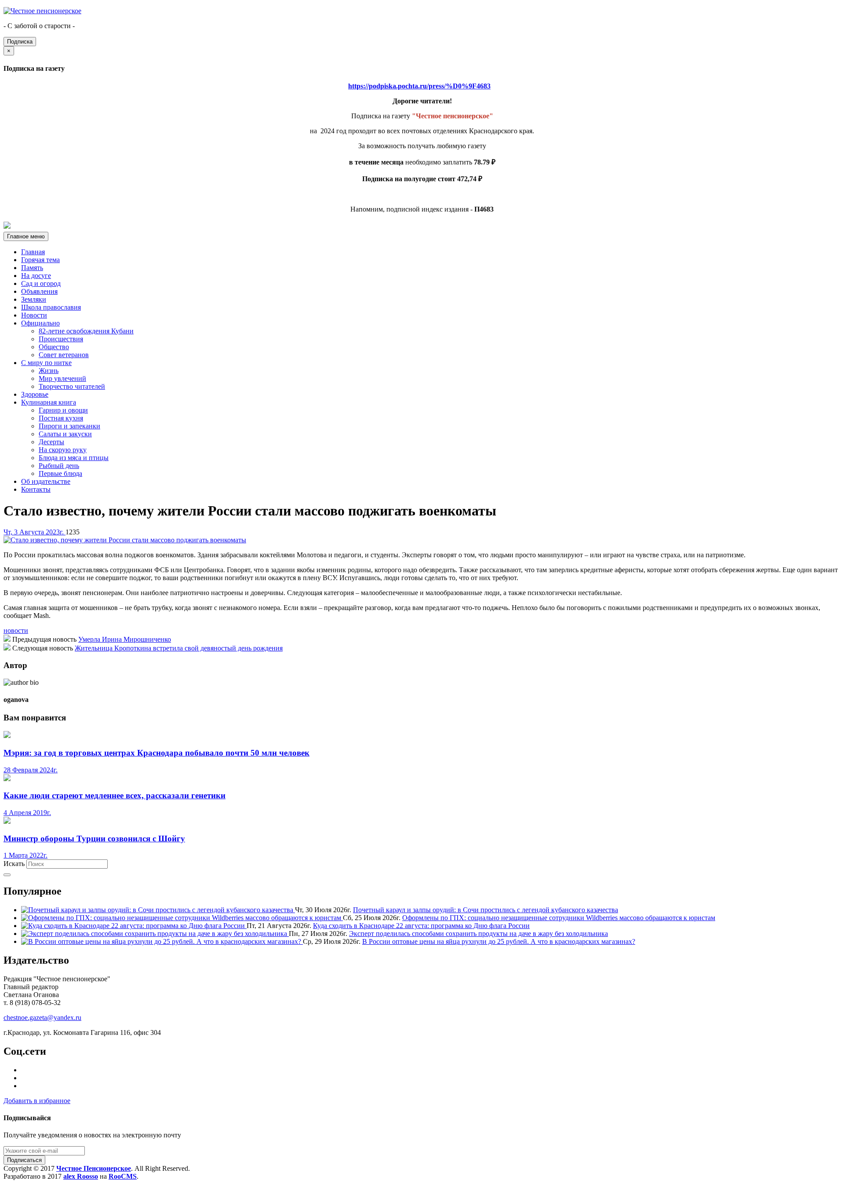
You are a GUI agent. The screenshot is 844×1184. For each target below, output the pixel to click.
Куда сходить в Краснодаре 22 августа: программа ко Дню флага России (421, 925)
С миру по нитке (46, 362)
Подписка (20, 41)
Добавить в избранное (37, 1100)
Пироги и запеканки (69, 426)
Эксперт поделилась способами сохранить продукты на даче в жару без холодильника (478, 933)
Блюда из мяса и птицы (74, 457)
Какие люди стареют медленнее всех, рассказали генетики (115, 795)
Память (32, 267)
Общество (54, 347)
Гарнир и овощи (63, 410)
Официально (40, 323)
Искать (14, 863)
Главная (33, 252)
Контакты (36, 489)
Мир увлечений (62, 378)
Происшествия (61, 339)
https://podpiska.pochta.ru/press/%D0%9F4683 (419, 86)
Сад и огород (41, 283)
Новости (34, 315)
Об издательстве (45, 481)
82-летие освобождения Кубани (86, 331)
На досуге (36, 275)
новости (16, 630)
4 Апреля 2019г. (27, 812)
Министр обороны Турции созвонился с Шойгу (94, 838)
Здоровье (34, 394)
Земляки (33, 299)
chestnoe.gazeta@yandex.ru (42, 1017)
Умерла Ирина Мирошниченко (124, 639)
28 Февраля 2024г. (31, 770)
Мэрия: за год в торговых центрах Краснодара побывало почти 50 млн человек (156, 752)
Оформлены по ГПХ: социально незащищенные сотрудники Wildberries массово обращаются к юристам (558, 917)
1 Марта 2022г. (25, 855)
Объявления (39, 291)
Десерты (51, 442)
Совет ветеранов (64, 354)
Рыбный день (59, 465)
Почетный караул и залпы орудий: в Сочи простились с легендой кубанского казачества (485, 910)
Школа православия (51, 307)
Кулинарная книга (48, 402)
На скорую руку (63, 449)
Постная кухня (61, 418)
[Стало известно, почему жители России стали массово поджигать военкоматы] (125, 540)
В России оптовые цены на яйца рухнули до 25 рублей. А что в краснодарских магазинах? (498, 941)
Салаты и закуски (65, 434)
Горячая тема (40, 259)
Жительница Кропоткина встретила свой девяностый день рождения (179, 648)
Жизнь (48, 370)
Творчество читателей (72, 386)
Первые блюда (60, 473)
